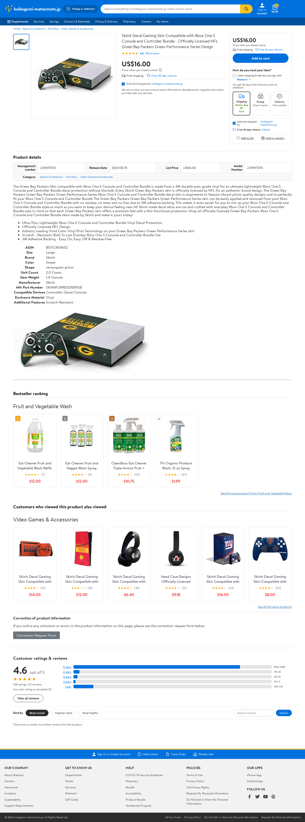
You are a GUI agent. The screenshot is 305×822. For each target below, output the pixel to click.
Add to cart (260, 58)
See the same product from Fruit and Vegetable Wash (256, 493)
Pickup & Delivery (106, 21)
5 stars (67, 667)
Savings (54, 21)
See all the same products (275, 607)
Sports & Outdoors (34, 29)
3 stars (67, 677)
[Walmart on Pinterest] (273, 797)
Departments (20, 21)
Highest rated (63, 713)
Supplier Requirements (18, 806)
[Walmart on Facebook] (249, 797)
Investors (10, 793)
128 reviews (152, 53)
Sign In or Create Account (113, 754)
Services (39, 21)
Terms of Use (194, 775)
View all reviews (28, 698)
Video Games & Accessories (77, 29)
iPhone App (254, 775)
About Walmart (14, 775)
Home (16, 29)
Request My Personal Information (207, 793)
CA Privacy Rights (197, 787)
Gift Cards (71, 799)
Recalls (130, 787)
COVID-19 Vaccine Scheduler (144, 775)
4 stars (67, 672)
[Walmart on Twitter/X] (257, 797)
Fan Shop (53, 29)
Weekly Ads (205, 754)
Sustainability (12, 799)
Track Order (178, 754)
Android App (255, 781)
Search (284, 713)
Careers (146, 21)
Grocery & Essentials (77, 21)
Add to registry (275, 138)
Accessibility (134, 793)
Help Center (150, 754)
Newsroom (11, 787)
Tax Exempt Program (139, 806)
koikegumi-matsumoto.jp (167, 84)
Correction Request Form (36, 635)
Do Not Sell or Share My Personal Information (231, 817)
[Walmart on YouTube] (265, 797)
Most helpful (90, 713)
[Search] (246, 8)
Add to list (247, 138)
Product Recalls (135, 799)
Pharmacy (129, 21)
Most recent (37, 713)
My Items (162, 21)
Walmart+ (71, 793)
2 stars (67, 681)
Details (266, 129)
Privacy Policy (195, 781)
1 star (68, 686)
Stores (69, 781)
